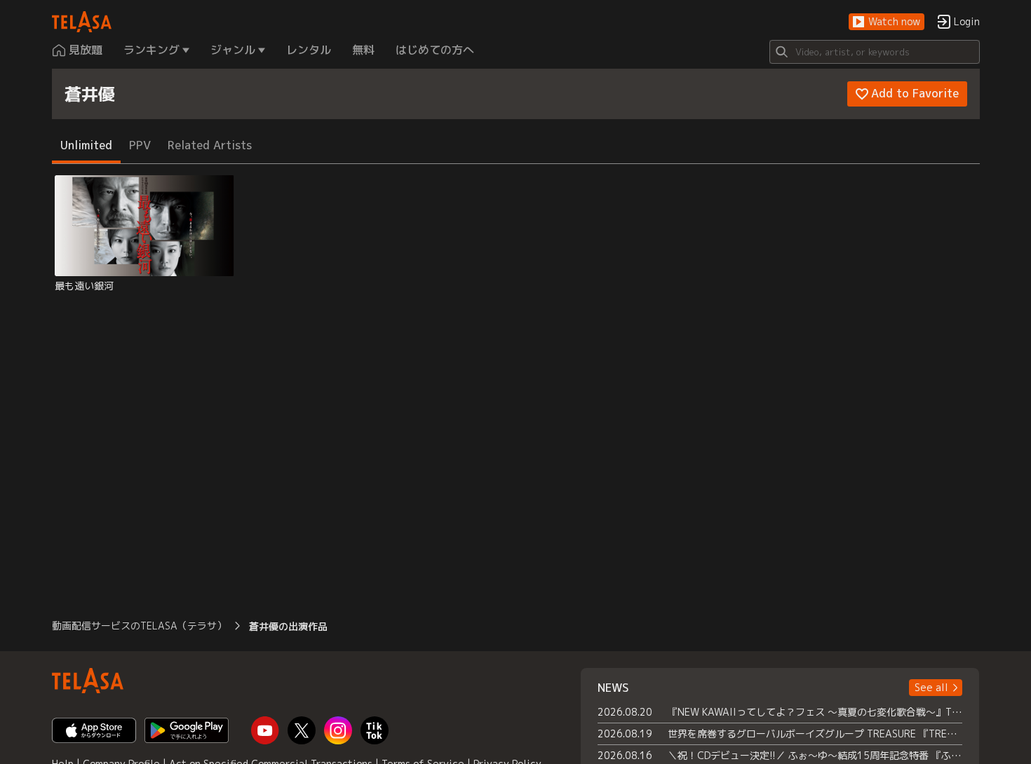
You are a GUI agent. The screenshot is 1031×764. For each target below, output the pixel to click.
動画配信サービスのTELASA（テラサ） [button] (139, 625)
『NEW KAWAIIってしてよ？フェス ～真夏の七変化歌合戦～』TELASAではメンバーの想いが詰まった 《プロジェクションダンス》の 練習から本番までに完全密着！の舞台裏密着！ (815, 711)
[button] (886, 22)
